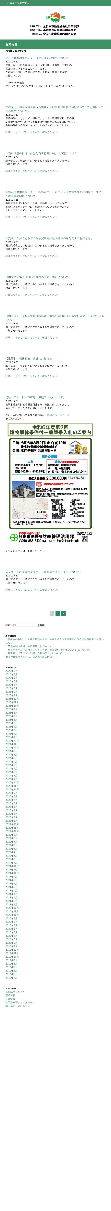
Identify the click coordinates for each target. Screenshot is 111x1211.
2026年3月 (11, 688)
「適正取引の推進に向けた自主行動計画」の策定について (41, 153)
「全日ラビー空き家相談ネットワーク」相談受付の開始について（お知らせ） (48, 649)
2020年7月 (11, 925)
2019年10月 (12, 957)
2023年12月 (12, 782)
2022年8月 (11, 838)
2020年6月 (11, 929)
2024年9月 (11, 751)
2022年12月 (12, 824)
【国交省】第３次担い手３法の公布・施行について (37, 277)
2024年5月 (11, 765)
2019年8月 (11, 963)
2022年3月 (11, 855)
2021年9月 (11, 876)
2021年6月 (11, 887)
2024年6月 (11, 761)
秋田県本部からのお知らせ (20, 1002)
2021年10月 (12, 873)
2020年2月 (11, 943)
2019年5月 (11, 974)
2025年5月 (11, 723)
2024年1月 (11, 779)
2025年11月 (12, 702)
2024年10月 (12, 747)
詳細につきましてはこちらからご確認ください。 (32, 132)
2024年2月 (11, 775)
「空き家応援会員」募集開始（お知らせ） (28, 646)
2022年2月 (11, 859)
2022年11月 (12, 828)
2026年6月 (11, 678)
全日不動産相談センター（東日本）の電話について (37, 57)
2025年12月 (12, 699)
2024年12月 (12, 740)
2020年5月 (11, 932)
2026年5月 (11, 681)
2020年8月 (11, 922)
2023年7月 (11, 800)
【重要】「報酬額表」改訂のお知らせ (28, 358)
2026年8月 (11, 671)
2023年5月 (11, 807)
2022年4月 (11, 852)
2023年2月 (11, 817)
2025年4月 (11, 726)
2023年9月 (11, 793)
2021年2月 (11, 901)
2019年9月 (11, 960)
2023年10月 (12, 789)
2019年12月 (12, 950)
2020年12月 (12, 908)
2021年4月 (11, 894)
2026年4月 (11, 685)
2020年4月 (11, 936)
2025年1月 (11, 737)
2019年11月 (12, 953)
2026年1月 (11, 695)
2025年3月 (11, 730)
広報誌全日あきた (15, 992)
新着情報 (10, 995)
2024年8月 (11, 754)
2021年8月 (11, 880)
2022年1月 (11, 862)
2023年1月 (11, 821)
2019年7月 (11, 967)
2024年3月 (11, 772)
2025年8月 (11, 713)
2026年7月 (11, 674)
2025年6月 (11, 719)
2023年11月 (12, 786)
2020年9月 (11, 918)
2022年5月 (11, 848)
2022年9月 (11, 835)
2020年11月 (12, 911)
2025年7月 (11, 716)
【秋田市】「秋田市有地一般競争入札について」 (35, 397)
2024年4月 (11, 768)
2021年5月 (11, 890)
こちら (36, 551)
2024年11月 (12, 744)
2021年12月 (12, 866)
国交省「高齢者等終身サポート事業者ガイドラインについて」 (43, 571)
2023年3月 (11, 814)
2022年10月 (12, 831)
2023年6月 (11, 803)
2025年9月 (11, 709)
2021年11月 (12, 869)
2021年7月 (11, 883)
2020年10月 (12, 915)
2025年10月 (12, 706)
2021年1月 (11, 904)
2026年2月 (11, 692)
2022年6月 (11, 845)
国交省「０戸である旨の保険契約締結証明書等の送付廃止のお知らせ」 (49, 238)
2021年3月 (11, 897)
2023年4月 (11, 810)
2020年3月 (11, 939)
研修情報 (10, 999)
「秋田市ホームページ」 (58, 415)
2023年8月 (11, 796)
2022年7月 (11, 841)
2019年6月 (11, 970)
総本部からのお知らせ (17, 1006)
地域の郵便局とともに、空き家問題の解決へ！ (31, 656)
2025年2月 (11, 733)
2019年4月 (11, 977)
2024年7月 (11, 758)
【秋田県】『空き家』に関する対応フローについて (33, 653)
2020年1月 (11, 946)
